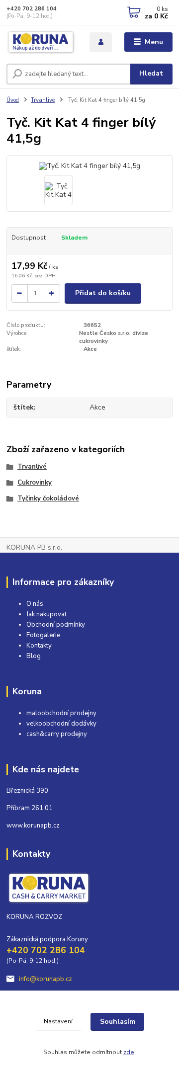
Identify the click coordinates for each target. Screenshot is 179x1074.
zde (128, 1052)
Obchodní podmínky (55, 624)
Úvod (12, 100)
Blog (33, 656)
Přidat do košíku (103, 293)
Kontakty (39, 645)
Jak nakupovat (46, 614)
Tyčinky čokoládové (48, 498)
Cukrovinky (34, 482)
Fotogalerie (43, 635)
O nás (34, 603)
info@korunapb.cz (45, 979)
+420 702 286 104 (31, 8)
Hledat (151, 73)
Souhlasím (117, 1021)
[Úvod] (41, 42)
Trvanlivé (43, 100)
